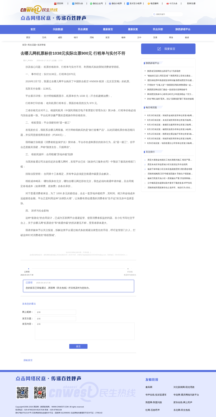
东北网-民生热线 (182, 410)
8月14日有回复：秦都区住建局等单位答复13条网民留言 (172, 125)
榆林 (124, 37)
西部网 (60, 3)
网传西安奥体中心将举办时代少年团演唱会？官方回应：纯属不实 (176, 94)
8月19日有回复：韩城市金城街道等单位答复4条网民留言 (172, 115)
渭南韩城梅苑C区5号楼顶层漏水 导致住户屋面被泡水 (171, 174)
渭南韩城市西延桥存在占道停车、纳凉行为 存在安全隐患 (173, 187)
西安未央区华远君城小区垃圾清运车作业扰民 (168, 164)
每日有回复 (151, 107)
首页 (33, 29)
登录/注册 (191, 3)
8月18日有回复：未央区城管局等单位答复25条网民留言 (172, 120)
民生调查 (83, 29)
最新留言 (108, 29)
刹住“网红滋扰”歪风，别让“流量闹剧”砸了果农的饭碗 (170, 99)
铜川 (76, 37)
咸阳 (60, 37)
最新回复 (133, 29)
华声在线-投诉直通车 (156, 395)
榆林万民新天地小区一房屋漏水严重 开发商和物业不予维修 (174, 178)
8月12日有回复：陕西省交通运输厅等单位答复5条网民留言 (173, 134)
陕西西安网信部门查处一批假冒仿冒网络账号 (167, 89)
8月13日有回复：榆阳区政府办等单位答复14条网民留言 (172, 129)
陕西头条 (79, 3)
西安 (28, 37)
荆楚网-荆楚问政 (154, 402)
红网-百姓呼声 (153, 410)
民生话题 (32, 45)
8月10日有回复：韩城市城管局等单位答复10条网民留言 (172, 139)
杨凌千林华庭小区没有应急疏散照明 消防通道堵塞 (170, 169)
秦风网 (149, 387)
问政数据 (58, 29)
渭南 (92, 37)
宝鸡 (44, 37)
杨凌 (187, 37)
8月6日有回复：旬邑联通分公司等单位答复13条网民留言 (172, 143)
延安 (108, 37)
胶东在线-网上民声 (183, 402)
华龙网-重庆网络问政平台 (186, 395)
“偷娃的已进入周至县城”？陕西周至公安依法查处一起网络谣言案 (175, 76)
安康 (155, 37)
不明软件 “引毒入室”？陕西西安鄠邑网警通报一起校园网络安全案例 (177, 85)
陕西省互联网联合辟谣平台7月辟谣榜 (163, 71)
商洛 (171, 37)
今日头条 (173, 3)
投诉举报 (42, 45)
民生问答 (158, 29)
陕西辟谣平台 (183, 29)
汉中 (139, 37)
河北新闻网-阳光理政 (184, 387)
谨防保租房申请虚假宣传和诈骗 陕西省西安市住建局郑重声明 (174, 80)
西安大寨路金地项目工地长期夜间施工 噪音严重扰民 (171, 160)
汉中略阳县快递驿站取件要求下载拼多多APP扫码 (170, 183)
